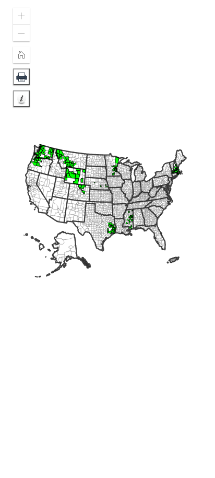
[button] (21, 16)
